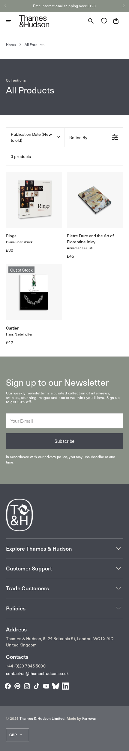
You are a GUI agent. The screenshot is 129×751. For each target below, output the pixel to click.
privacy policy (55, 456)
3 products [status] (21, 156)
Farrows (89, 718)
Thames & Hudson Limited (42, 718)
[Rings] (34, 200)
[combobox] (35, 137)
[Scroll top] (122, 744)
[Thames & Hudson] (34, 21)
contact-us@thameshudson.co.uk (37, 673)
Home (11, 44)
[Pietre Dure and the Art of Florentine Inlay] (95, 200)
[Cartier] (34, 292)
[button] (5, 6)
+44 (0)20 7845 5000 (26, 666)
